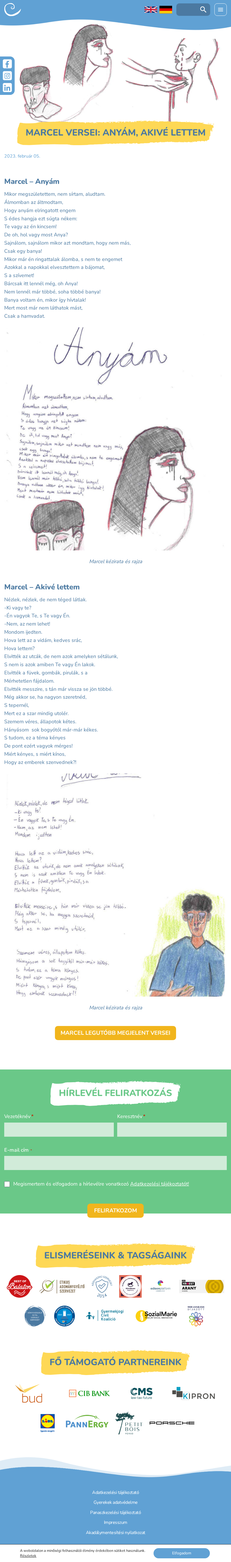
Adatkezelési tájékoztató (115, 1492)
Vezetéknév (17, 1116)
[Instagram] (7, 75)
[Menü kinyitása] (220, 9)
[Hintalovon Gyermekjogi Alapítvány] (130, 1286)
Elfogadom (181, 1553)
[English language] (151, 9)
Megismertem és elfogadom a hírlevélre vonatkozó (101, 1183)
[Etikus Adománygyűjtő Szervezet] (62, 1286)
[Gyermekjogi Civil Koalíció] (105, 1316)
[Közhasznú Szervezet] (102, 1286)
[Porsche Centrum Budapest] (172, 1423)
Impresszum (115, 1522)
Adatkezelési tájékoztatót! (159, 1183)
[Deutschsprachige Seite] (165, 9)
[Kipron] (193, 1393)
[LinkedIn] (7, 87)
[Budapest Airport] (37, 1393)
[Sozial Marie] (156, 1316)
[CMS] (141, 1393)
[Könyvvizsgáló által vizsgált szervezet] (35, 1316)
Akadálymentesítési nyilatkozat (115, 1533)
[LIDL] (47, 1423)
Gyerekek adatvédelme (116, 1502)
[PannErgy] (87, 1423)
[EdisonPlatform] (160, 1286)
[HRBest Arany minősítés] (201, 1286)
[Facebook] (7, 63)
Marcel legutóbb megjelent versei (115, 1033)
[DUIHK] (64, 1316)
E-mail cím (18, 1150)
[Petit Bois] (128, 1423)
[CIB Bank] (89, 1393)
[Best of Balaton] (19, 1286)
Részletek (28, 1555)
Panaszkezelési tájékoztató (115, 1512)
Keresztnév (129, 1116)
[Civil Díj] (196, 1316)
